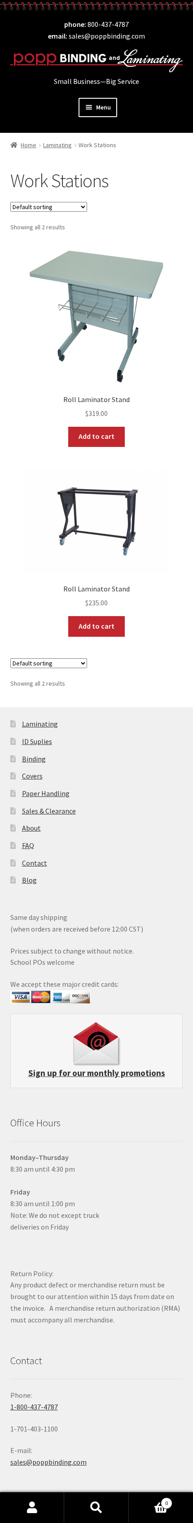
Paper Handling (46, 793)
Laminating (57, 145)
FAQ (28, 845)
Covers (32, 775)
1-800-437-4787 (34, 1406)
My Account (32, 1507)
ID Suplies (37, 741)
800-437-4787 (108, 24)
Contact (34, 862)
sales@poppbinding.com (107, 35)
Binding (34, 758)
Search (96, 1507)
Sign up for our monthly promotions (96, 1073)
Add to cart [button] (96, 436)
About (31, 827)
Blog (29, 879)
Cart (148, 1499)
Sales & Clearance (49, 810)
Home (28, 145)
